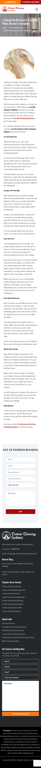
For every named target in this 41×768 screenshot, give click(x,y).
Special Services (8, 623)
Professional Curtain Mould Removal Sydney (18, 637)
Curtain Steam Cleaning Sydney (13, 634)
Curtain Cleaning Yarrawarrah (12, 604)
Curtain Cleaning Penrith (11, 594)
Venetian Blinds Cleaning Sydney (14, 627)
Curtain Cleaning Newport (11, 611)
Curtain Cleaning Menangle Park (13, 590)
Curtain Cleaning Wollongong (12, 601)
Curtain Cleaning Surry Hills (12, 608)
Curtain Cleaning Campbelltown (13, 597)
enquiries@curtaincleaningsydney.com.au (22, 554)
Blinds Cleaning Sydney (10, 641)
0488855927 (11, 2)
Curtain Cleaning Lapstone (11, 587)
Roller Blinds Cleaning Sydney (13, 630)
